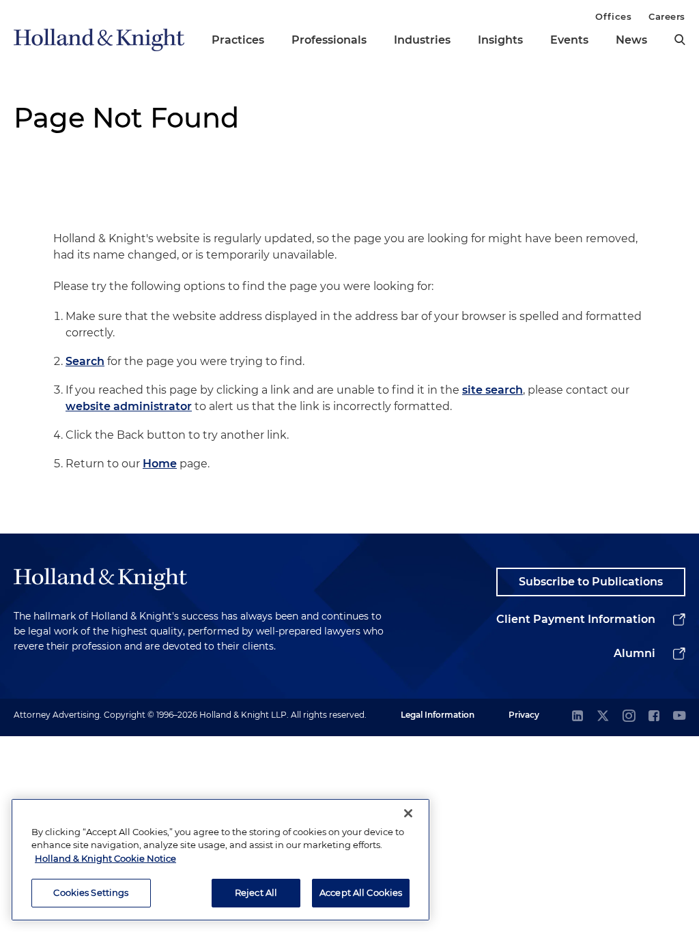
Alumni (634, 653)
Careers (666, 16)
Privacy (524, 715)
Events (569, 39)
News (631, 39)
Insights (500, 39)
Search (85, 361)
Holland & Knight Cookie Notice (105, 858)
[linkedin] (577, 717)
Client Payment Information (575, 619)
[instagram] (629, 717)
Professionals (329, 39)
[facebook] (653, 717)
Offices (613, 16)
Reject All (256, 892)
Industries (422, 39)
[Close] (408, 813)
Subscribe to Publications (591, 581)
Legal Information (437, 715)
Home (160, 463)
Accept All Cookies (360, 892)
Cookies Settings (90, 892)
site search (492, 389)
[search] (679, 39)
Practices (238, 39)
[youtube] (679, 717)
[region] (220, 859)
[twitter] (603, 717)
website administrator (129, 406)
